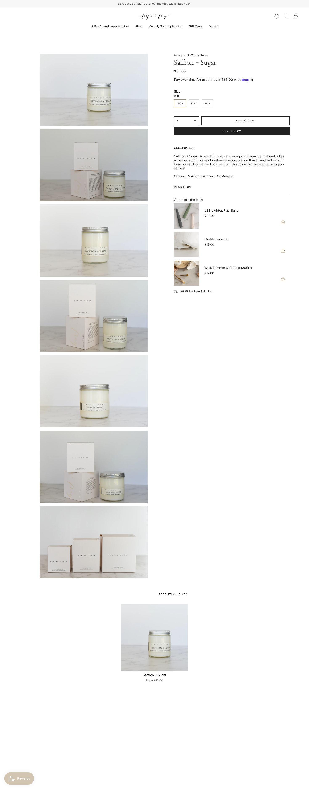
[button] (138, 27)
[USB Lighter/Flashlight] (186, 216)
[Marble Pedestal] (186, 244)
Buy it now (232, 131)
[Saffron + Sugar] (154, 637)
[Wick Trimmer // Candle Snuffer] (186, 273)
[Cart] (296, 16)
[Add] (283, 222)
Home (178, 55)
